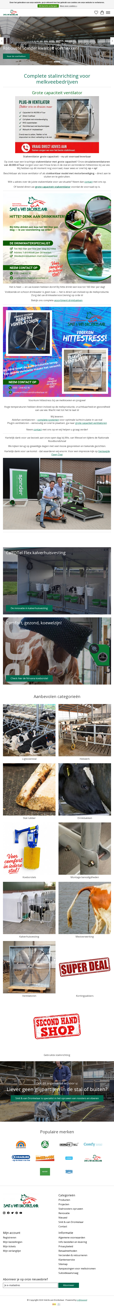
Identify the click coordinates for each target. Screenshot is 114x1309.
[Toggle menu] (108, 13)
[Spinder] (45, 1172)
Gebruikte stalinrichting (57, 1055)
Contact (62, 1226)
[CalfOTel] (69, 1145)
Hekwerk (85, 758)
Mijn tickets (9, 1246)
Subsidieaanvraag (68, 1273)
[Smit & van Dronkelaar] (10, 12)
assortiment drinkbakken (68, 300)
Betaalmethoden (67, 1250)
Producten (64, 1200)
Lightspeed (82, 1300)
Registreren (9, 1237)
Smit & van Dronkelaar (71, 1222)
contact (88, 181)
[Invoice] (59, 1304)
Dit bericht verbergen (48, 6)
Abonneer (68, 1285)
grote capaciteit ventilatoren (91, 423)
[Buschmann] (45, 1145)
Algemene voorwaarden (71, 1237)
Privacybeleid (65, 1246)
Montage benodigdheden (85, 877)
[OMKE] (69, 1158)
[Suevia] (69, 1172)
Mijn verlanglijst (12, 1250)
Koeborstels (29, 877)
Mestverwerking (85, 936)
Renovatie (64, 1213)
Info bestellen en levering (72, 1242)
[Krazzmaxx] (45, 1158)
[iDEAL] (54, 1304)
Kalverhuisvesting (29, 936)
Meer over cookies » (68, 6)
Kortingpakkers (85, 995)
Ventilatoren (29, 995)
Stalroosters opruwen (70, 1208)
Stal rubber (29, 818)
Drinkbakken (84, 818)
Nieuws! (62, 1217)
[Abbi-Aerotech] (21, 1145)
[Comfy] (93, 1145)
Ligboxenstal (29, 758)
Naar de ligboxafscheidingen (20, 56)
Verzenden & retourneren (72, 1255)
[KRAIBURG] (21, 1158)
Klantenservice (66, 1259)
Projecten (63, 1204)
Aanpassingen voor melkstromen (77, 1268)
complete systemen (48, 419)
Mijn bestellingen (12, 1242)
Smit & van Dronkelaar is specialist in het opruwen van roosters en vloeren (57, 1098)
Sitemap (63, 1264)
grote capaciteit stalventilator (53, 186)
